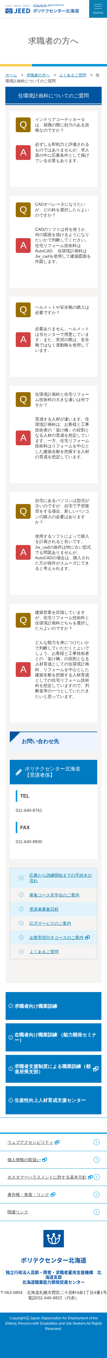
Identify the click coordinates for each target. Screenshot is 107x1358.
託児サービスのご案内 (50, 923)
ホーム (11, 75)
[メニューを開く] (98, 9)
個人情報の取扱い (24, 1159)
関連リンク (17, 1212)
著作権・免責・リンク (28, 1194)
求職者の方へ (38, 75)
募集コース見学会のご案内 (54, 895)
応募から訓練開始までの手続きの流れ (60, 878)
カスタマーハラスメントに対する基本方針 (46, 1177)
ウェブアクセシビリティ (30, 1142)
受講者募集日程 (44, 909)
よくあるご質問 (72, 75)
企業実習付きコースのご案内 (56, 937)
